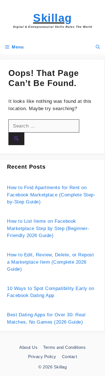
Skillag (52, 18)
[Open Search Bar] (98, 47)
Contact (69, 356)
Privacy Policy (42, 356)
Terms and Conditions (64, 347)
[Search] (16, 139)
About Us (28, 347)
